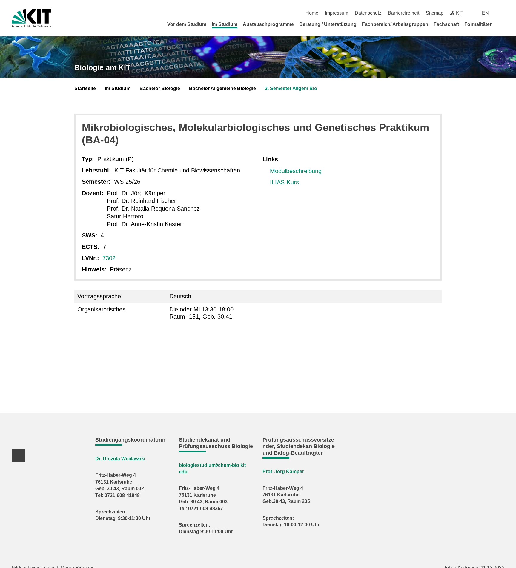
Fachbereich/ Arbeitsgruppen (395, 24)
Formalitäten (478, 24)
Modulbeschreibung (296, 171)
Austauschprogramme (268, 24)
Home (311, 13)
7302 (109, 258)
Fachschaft (446, 24)
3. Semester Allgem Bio (291, 88)
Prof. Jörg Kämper (283, 471)
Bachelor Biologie (159, 88)
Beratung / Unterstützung (328, 24)
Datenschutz (368, 13)
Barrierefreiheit (403, 13)
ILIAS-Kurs (284, 182)
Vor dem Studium (186, 24)
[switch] (502, 13)
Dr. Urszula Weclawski (120, 458)
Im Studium (224, 24)
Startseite (85, 88)
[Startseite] (502, 24)
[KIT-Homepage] (31, 18)
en (485, 13)
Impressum (336, 13)
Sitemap (434, 13)
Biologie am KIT (102, 67)
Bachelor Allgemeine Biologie (222, 88)
